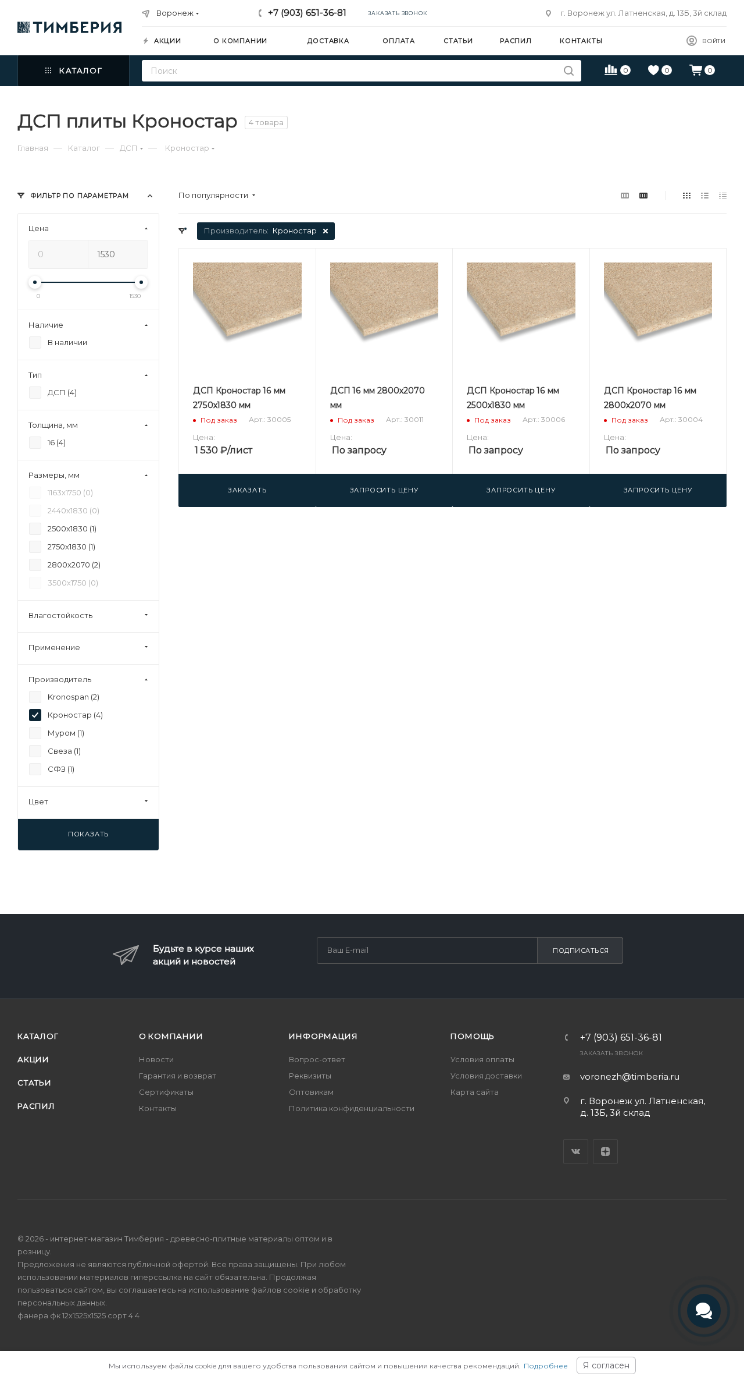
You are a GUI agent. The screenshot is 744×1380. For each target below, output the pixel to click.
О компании (171, 1036)
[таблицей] (723, 195)
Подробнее (546, 1365)
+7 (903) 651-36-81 (307, 12)
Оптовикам (311, 1092)
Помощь (472, 1036)
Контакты (158, 1108)
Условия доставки (486, 1075)
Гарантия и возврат (177, 1075)
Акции (33, 1059)
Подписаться (581, 950)
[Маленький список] (625, 195)
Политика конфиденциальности (351, 1108)
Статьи (34, 1082)
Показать (88, 834)
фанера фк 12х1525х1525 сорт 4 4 (78, 1315)
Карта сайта (474, 1092)
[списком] (705, 195)
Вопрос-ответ (317, 1059)
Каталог (38, 1036)
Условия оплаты (482, 1059)
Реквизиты (310, 1075)
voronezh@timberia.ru (629, 1076)
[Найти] (568, 70)
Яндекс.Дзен (605, 1151)
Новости (156, 1059)
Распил (36, 1106)
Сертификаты (166, 1092)
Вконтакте (575, 1151)
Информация (323, 1036)
